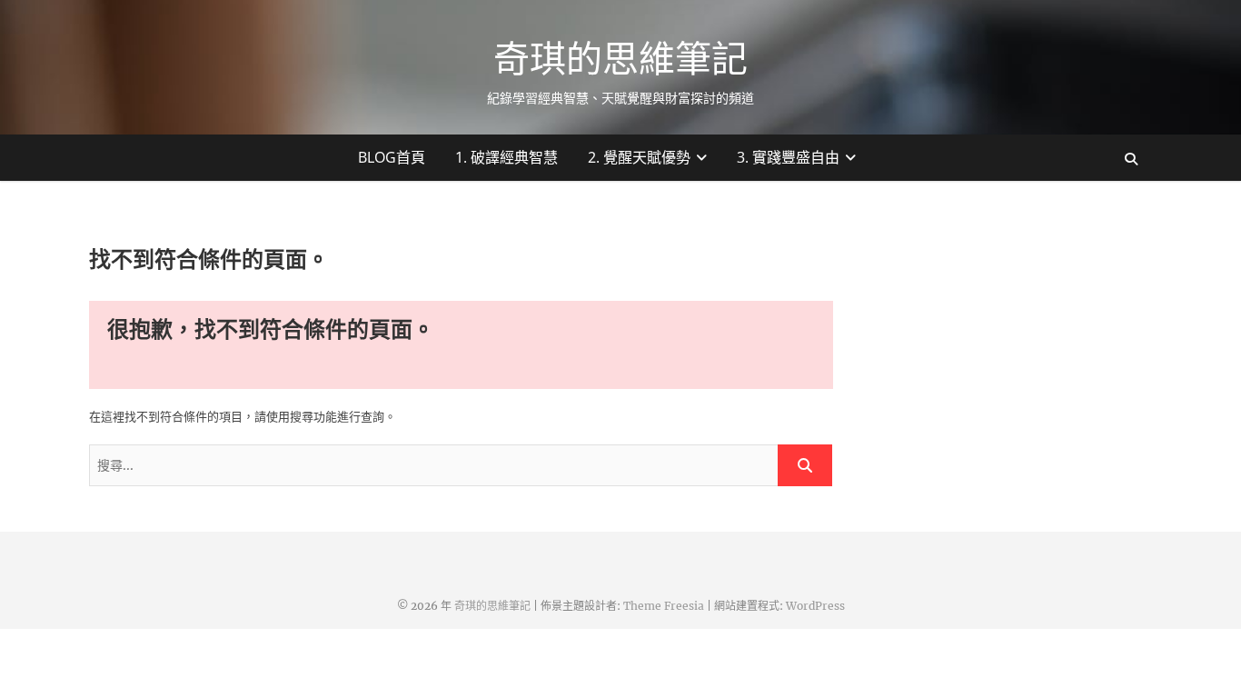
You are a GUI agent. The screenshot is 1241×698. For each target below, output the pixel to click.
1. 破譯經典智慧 (506, 157)
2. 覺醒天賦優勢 (639, 157)
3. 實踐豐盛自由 (788, 157)
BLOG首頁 (391, 157)
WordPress (815, 606)
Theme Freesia (663, 606)
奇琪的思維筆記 (620, 58)
